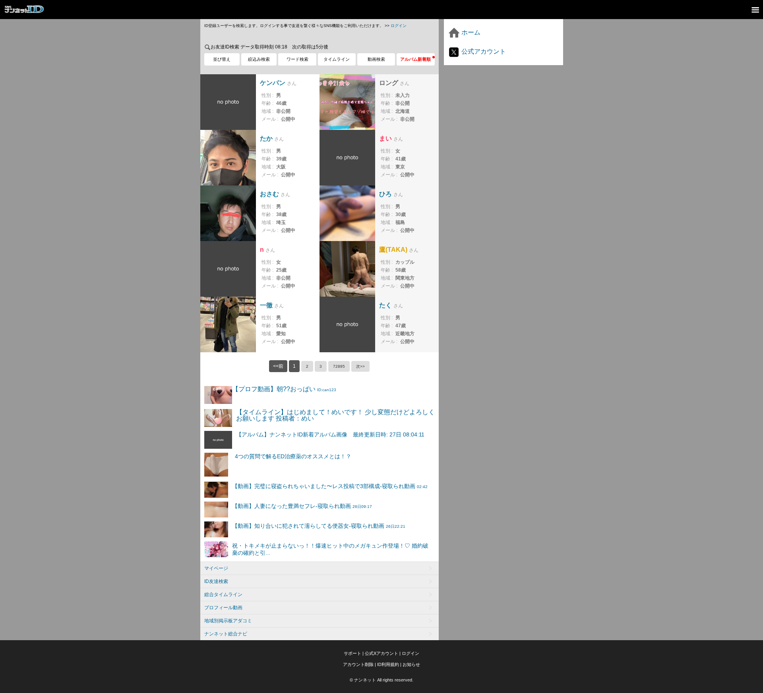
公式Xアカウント (381, 653)
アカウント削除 (358, 664)
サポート (352, 653)
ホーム (470, 32)
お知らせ (411, 664)
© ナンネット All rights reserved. (381, 680)
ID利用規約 (388, 664)
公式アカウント (483, 51)
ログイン (399, 25)
